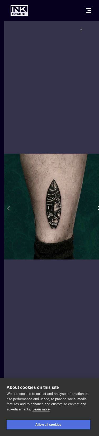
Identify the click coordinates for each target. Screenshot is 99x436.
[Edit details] (81, 29)
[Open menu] (88, 10)
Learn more (41, 409)
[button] (81, 29)
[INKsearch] (19, 10)
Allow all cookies (48, 425)
